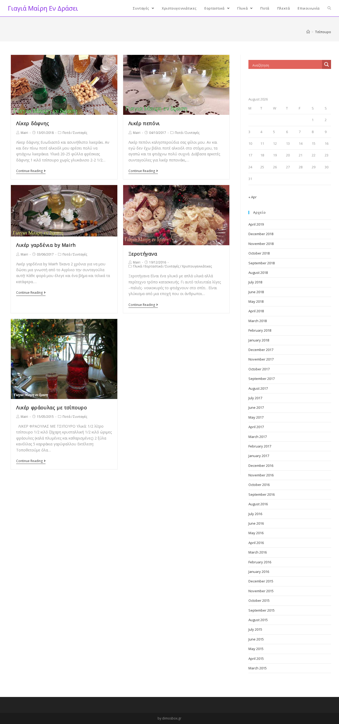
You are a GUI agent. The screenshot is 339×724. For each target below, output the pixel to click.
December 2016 (260, 465)
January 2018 (258, 340)
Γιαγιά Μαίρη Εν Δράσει (43, 8)
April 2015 (256, 658)
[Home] (308, 31)
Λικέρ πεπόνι (144, 123)
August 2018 (258, 272)
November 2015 (261, 591)
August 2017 (258, 388)
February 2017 (259, 446)
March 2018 (257, 320)
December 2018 (260, 233)
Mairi (24, 132)
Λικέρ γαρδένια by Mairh (46, 245)
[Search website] (329, 8)
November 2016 (261, 475)
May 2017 (256, 417)
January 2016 (258, 571)
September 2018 (261, 263)
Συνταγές (80, 132)
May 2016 (256, 532)
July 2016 (255, 513)
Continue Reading (29, 171)
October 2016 (259, 484)
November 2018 (261, 243)
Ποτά (66, 132)
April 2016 (256, 542)
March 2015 (257, 668)
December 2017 (260, 349)
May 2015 (256, 648)
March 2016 (257, 552)
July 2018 (255, 282)
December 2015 (260, 581)
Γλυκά (137, 266)
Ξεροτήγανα (142, 254)
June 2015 (256, 639)
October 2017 (259, 369)
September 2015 (261, 610)
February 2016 (259, 562)
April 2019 (256, 224)
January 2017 (258, 455)
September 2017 (261, 378)
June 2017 (256, 407)
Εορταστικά (154, 266)
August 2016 (258, 504)
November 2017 (261, 359)
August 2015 (258, 619)
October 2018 (259, 253)
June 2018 (256, 291)
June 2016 (256, 523)
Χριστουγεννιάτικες (197, 266)
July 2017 (255, 398)
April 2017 (256, 426)
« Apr (252, 197)
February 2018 (259, 330)
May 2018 (256, 301)
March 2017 (257, 436)
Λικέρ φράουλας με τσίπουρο (51, 407)
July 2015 (255, 629)
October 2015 (259, 600)
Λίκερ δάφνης (32, 123)
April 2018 (256, 311)
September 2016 (261, 494)
